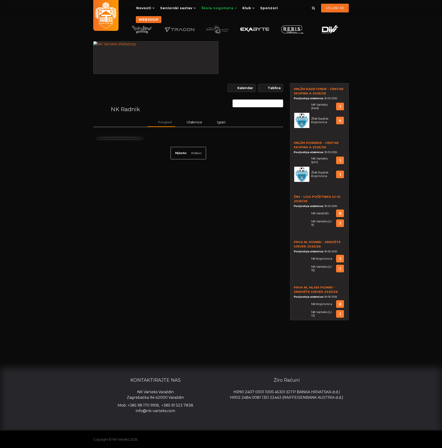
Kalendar (245, 88)
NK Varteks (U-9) (322, 223)
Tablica (274, 88)
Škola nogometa (217, 8)
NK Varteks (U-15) (322, 268)
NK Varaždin (320, 213)
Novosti (143, 8)
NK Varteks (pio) (319, 160)
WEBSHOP (149, 19)
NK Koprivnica (321, 258)
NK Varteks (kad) (319, 106)
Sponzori (269, 8)
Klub (246, 8)
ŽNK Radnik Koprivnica (320, 120)
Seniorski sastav (176, 8)
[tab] (161, 122)
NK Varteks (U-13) (322, 313)
